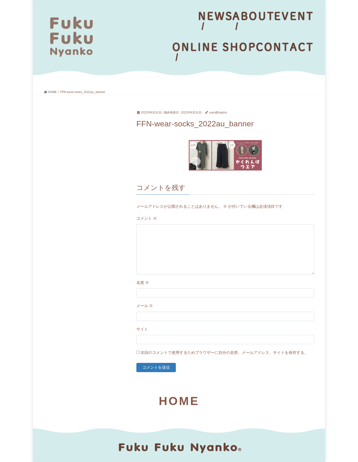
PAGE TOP (345, 444)
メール (144, 306)
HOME (179, 401)
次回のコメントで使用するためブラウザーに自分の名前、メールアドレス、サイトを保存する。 (224, 352)
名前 (142, 283)
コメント (146, 218)
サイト (142, 329)
